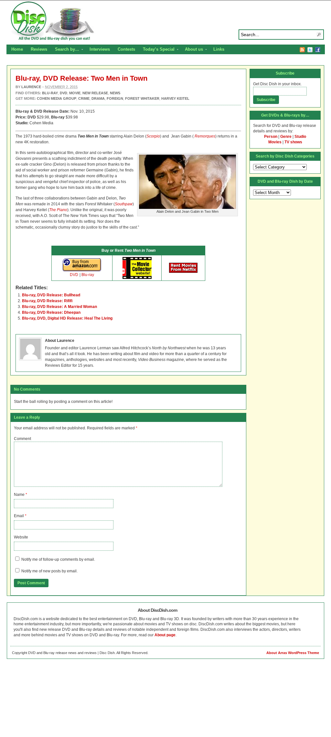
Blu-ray (87, 274)
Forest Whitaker (142, 98)
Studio (300, 136)
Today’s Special (157, 50)
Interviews (100, 49)
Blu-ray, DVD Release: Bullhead (51, 295)
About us (192, 50)
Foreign (115, 98)
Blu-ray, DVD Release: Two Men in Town (81, 78)
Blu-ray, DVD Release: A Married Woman (59, 306)
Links (218, 49)
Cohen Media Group (56, 98)
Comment (22, 438)
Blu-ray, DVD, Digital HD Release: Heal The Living (67, 318)
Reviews (39, 49)
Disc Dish (165, 21)
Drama (98, 98)
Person (270, 136)
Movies (275, 142)
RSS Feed (302, 49)
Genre (286, 136)
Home (17, 49)
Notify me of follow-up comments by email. (58, 559)
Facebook (317, 49)
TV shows (293, 142)
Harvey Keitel (175, 98)
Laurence (31, 87)
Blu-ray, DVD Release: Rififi (47, 301)
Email (19, 516)
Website (21, 537)
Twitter (310, 49)
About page (165, 635)
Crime (84, 98)
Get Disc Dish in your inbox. (277, 84)
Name (19, 494)
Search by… (65, 50)
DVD (74, 274)
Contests (126, 49)
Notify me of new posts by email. (49, 571)
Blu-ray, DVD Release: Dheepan (51, 312)
